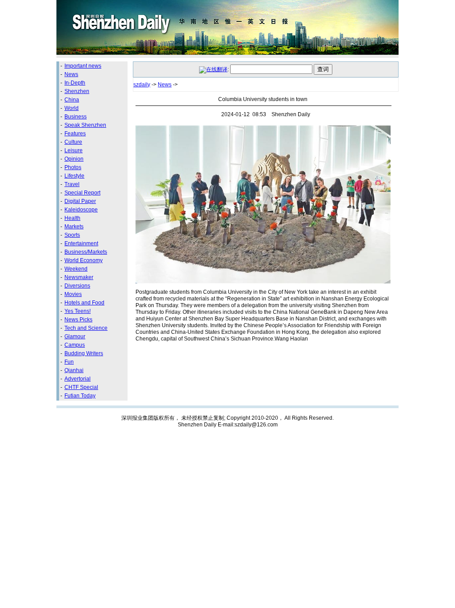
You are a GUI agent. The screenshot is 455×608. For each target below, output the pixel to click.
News (71, 74)
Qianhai (74, 370)
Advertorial (77, 379)
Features (75, 133)
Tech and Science (86, 328)
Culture (73, 142)
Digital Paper (80, 201)
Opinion (74, 159)
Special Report (82, 193)
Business (75, 116)
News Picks (78, 319)
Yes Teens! (77, 311)
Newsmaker (78, 277)
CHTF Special (81, 387)
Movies (73, 294)
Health (72, 218)
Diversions (77, 286)
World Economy (83, 260)
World (71, 108)
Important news (82, 66)
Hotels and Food (84, 303)
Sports (72, 235)
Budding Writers (83, 353)
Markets (74, 226)
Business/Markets (85, 252)
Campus (74, 345)
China (71, 100)
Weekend (76, 269)
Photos (72, 167)
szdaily (141, 84)
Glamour (74, 336)
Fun (69, 362)
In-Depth (74, 83)
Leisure (73, 150)
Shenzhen (76, 91)
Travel (72, 184)
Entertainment (81, 243)
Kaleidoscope (81, 210)
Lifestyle (74, 176)
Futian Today (80, 396)
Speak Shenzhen (85, 125)
